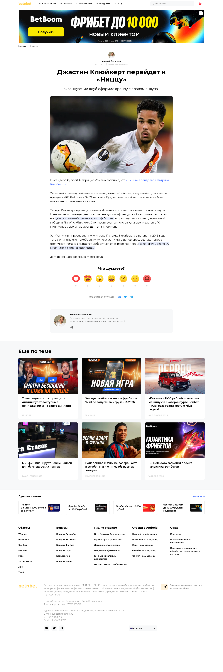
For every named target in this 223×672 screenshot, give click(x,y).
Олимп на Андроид (143, 556)
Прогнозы (85, 3)
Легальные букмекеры (107, 545)
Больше (197, 496)
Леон (21, 566)
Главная (22, 46)
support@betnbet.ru (62, 613)
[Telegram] (131, 297)
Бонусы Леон (63, 556)
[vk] (46, 628)
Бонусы (67, 3)
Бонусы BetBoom (66, 539)
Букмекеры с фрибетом (108, 539)
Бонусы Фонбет (65, 545)
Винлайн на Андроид (144, 534)
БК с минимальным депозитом (105, 557)
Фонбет (22, 545)
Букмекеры (49, 3)
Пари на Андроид (142, 545)
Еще (120, 3)
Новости (33, 46)
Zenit (21, 572)
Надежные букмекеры (107, 550)
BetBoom (23, 539)
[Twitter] (125, 297)
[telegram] (61, 628)
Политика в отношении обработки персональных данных (185, 551)
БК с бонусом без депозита (109, 534)
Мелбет (22, 550)
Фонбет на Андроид (143, 550)
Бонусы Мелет (64, 561)
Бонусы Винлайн (66, 534)
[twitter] (54, 628)
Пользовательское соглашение (180, 541)
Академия (105, 3)
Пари (21, 556)
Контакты (175, 534)
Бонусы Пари (63, 550)
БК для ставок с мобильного (110, 564)
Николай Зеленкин (111, 61)
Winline (22, 534)
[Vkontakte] (119, 297)
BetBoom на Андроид (144, 539)
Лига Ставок (25, 561)
